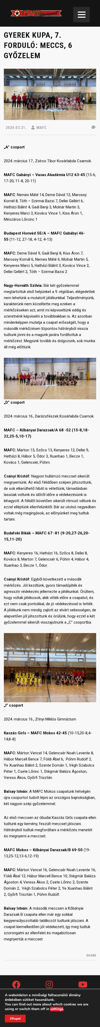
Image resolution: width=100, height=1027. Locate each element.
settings (56, 1009)
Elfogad (15, 1018)
